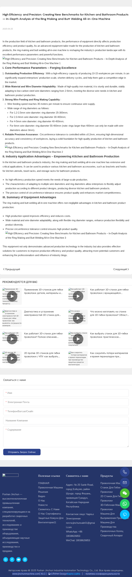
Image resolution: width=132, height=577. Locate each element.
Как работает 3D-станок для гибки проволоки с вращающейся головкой (109, 291)
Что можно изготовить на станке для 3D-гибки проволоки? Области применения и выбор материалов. (109, 313)
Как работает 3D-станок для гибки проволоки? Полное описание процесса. (43, 335)
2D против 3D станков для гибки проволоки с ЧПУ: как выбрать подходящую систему (42, 355)
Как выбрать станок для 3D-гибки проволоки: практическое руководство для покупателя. (109, 335)
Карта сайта (73, 573)
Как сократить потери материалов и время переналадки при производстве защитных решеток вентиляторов (109, 355)
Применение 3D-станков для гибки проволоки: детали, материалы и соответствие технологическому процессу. (43, 291)
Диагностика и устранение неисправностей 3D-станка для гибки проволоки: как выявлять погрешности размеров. (41, 313)
